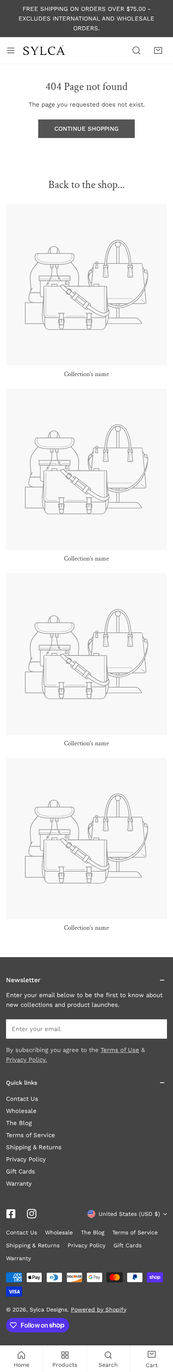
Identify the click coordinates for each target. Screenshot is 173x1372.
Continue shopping (86, 128)
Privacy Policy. (26, 1059)
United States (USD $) (129, 1214)
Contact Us (22, 1098)
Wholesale (21, 1111)
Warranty (19, 1183)
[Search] (136, 50)
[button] (158, 50)
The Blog (19, 1123)
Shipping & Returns (34, 1147)
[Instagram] (31, 1213)
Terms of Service (30, 1135)
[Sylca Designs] (44, 50)
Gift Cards (20, 1171)
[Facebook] (10, 1213)
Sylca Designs (48, 1309)
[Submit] (156, 1028)
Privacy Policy (26, 1159)
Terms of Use (120, 1050)
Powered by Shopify (98, 1309)
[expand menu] (11, 50)
